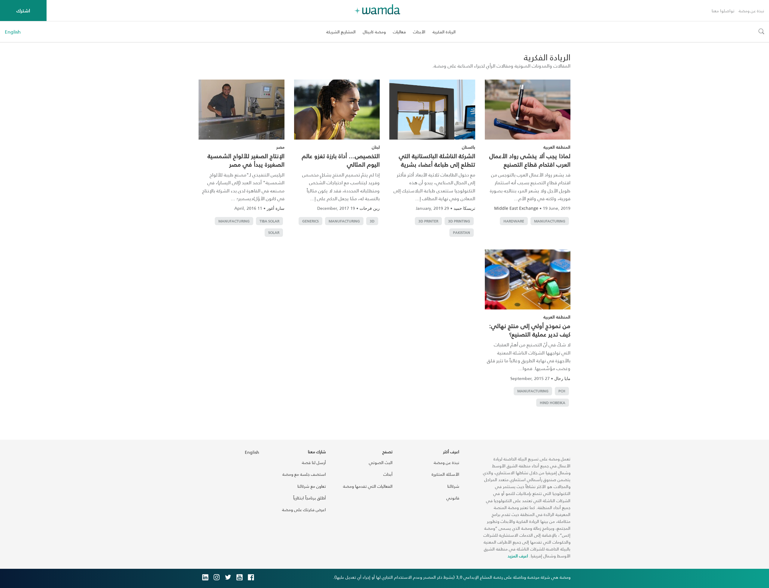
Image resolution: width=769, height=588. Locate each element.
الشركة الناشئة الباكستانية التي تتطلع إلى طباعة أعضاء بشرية (437, 160)
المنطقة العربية (556, 147)
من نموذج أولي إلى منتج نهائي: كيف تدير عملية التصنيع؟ (529, 330)
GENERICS (310, 221)
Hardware (513, 221)
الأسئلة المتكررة (445, 474)
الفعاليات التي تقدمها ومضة (368, 486)
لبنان (376, 147)
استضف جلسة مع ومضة (304, 474)
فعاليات (399, 32)
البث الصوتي (381, 462)
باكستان (468, 147)
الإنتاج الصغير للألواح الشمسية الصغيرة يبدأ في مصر (246, 160)
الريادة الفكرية (444, 32)
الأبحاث (419, 32)
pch (561, 390)
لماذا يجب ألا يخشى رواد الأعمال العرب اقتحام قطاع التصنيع (529, 160)
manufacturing (549, 221)
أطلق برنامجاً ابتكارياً (309, 498)
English (13, 31)
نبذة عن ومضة (751, 11)
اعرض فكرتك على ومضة (304, 509)
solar (273, 232)
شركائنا (453, 486)
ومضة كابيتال (374, 32)
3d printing (459, 221)
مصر (280, 147)
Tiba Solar (269, 221)
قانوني (452, 498)
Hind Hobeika (552, 402)
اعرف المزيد (518, 556)
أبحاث (388, 474)
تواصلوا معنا (723, 11)
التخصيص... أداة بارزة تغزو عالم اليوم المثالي (341, 160)
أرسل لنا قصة (314, 462)
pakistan (461, 232)
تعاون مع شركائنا (311, 486)
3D (372, 221)
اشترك (23, 10)
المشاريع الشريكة (341, 32)
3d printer (428, 221)
